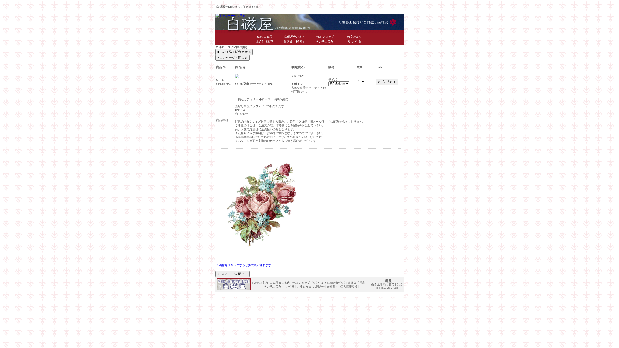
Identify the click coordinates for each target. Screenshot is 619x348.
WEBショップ (301, 282)
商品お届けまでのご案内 (339, 11)
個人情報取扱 (392, 11)
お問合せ (362, 11)
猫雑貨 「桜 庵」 (294, 41)
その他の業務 (324, 41)
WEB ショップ (324, 36)
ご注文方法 (304, 286)
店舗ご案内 (260, 282)
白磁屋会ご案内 (294, 36)
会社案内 (376, 11)
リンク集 (289, 286)
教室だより (354, 36)
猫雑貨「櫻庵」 (358, 282)
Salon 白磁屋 (265, 36)
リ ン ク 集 (354, 41)
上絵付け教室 (264, 41)
